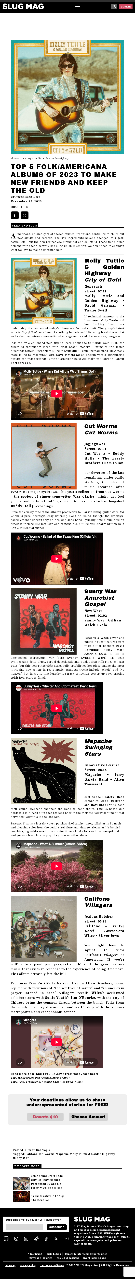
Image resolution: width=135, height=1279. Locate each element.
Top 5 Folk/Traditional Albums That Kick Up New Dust (47, 1081)
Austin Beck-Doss (27, 197)
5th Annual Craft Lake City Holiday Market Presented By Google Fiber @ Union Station (47, 1181)
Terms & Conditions (52, 1265)
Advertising (35, 1254)
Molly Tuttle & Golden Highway (92, 1154)
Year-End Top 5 (39, 1150)
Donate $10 (45, 1117)
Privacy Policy (28, 1265)
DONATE (126, 7)
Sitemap (10, 1265)
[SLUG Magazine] (23, 6)
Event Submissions (94, 1257)
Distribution (53, 1254)
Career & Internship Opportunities (86, 1254)
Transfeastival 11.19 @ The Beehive (47, 1198)
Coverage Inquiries (40, 1257)
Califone (32, 1154)
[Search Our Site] (114, 6)
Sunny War (21, 1158)
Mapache (62, 1154)
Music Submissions (68, 1257)
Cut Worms (47, 1154)
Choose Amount (88, 1117)
